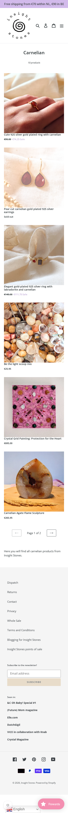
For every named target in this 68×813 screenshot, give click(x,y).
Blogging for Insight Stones (24, 640)
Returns (12, 592)
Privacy (11, 611)
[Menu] (62, 26)
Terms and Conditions (21, 630)
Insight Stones (28, 782)
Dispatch (12, 582)
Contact (12, 601)
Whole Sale (14, 620)
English (18, 809)
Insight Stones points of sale (24, 649)
